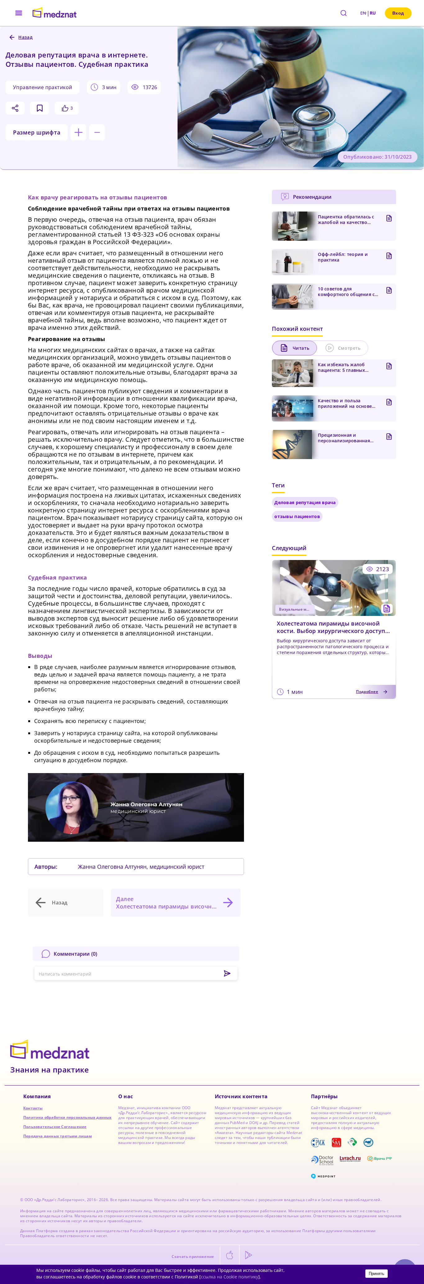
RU (373, 13)
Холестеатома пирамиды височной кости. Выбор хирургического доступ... (333, 627)
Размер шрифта (36, 132)
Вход (398, 13)
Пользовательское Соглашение (54, 1126)
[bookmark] (39, 108)
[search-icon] (343, 13)
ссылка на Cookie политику (229, 1277)
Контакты (33, 1108)
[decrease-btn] (97, 132)
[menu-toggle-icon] (18, 13)
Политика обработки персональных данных (67, 1117)
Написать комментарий (65, 974)
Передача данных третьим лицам (57, 1136)
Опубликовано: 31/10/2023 (377, 156)
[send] (227, 974)
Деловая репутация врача (305, 502)
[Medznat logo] (54, 13)
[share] (15, 108)
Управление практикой (42, 87)
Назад (59, 902)
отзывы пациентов (297, 516)
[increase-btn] (78, 132)
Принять (376, 1273)
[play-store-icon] (248, 1255)
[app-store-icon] (229, 1255)
